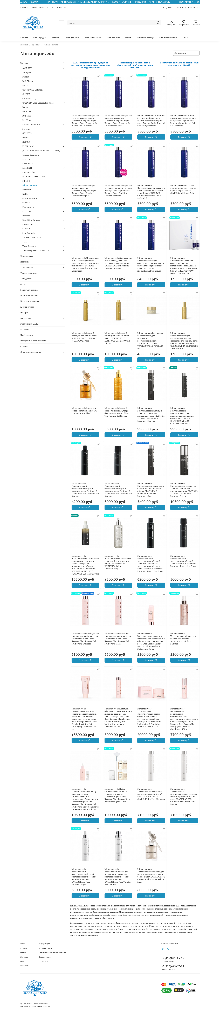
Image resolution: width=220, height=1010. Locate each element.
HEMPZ (25, 137)
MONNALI (27, 189)
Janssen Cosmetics (30, 154)
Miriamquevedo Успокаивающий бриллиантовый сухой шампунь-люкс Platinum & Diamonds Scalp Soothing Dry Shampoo (85, 490)
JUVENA (26, 159)
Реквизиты (43, 961)
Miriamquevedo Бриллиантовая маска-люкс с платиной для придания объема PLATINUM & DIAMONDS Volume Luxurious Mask (150, 490)
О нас (52, 7)
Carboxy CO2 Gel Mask (32, 89)
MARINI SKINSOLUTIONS (34, 176)
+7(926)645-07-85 (172, 966)
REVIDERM (27, 224)
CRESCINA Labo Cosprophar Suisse (38, 102)
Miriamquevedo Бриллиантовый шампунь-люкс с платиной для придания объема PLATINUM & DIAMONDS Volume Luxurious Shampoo (151, 414)
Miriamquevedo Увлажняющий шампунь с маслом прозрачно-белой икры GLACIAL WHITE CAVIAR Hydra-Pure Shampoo (151, 793)
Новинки (55, 37)
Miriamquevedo (29, 185)
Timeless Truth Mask (31, 237)
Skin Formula (28, 233)
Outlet (128, 37)
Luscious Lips (28, 172)
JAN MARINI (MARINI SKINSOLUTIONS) (41, 150)
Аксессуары (25, 318)
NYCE (25, 194)
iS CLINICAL (28, 146)
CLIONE (26, 94)
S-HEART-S (27, 228)
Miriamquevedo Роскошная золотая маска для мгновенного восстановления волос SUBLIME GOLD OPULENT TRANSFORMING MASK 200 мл (150, 341)
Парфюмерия (26, 335)
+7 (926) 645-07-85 (191, 7)
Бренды (24, 37)
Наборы (24, 312)
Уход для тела (113, 37)
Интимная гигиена (168, 37)
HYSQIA (26, 141)
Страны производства (30, 352)
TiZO (24, 241)
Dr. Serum (26, 115)
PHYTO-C (26, 211)
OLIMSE (26, 202)
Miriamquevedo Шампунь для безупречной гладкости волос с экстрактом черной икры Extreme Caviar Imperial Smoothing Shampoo (151, 120)
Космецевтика (27, 306)
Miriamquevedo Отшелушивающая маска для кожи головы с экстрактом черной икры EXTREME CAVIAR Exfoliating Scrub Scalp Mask (151, 192)
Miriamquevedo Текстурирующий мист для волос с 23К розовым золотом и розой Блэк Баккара (183, 638)
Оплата (33, 7)
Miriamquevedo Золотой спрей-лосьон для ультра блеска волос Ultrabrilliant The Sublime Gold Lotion (117, 412)
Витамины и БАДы (29, 323)
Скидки (24, 346)
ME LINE (26, 181)
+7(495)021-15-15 (172, 958)
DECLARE (26, 111)
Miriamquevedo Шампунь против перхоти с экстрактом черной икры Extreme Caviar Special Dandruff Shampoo (84, 190)
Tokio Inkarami (29, 246)
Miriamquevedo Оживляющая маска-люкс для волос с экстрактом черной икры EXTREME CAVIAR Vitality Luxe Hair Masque (118, 263)
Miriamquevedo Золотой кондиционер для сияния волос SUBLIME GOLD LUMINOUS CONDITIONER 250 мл (117, 338)
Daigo (25, 107)
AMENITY (27, 68)
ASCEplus (26, 72)
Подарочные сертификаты (33, 340)
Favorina (26, 128)
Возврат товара (45, 957)
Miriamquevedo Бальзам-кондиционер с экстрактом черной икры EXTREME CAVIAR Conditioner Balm (183, 189)
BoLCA (25, 85)
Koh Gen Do (27, 163)
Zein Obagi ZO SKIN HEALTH (35, 250)
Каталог (24, 7)
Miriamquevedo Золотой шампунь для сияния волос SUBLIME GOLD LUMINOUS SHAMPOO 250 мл (84, 337)
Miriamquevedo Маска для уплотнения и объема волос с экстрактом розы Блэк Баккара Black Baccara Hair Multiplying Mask (118, 638)
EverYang (26, 120)
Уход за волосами (93, 37)
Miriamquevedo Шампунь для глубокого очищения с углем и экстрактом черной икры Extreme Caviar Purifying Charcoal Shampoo (118, 190)
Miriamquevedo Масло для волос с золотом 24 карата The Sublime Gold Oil (84, 411)
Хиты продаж (39, 37)
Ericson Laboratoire (31, 124)
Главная (24, 44)
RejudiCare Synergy (31, 220)
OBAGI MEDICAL (30, 198)
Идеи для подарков (29, 301)
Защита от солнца (145, 37)
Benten (25, 76)
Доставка (43, 7)
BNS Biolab (27, 81)
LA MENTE (27, 167)
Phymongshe (28, 207)
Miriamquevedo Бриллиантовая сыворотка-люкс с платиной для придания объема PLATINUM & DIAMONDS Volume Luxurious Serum (184, 490)
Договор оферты (45, 948)
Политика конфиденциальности (52, 952)
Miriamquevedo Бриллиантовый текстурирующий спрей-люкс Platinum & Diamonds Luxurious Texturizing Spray (183, 560)
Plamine (26, 215)
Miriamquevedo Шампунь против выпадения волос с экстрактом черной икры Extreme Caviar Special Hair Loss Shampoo (183, 120)
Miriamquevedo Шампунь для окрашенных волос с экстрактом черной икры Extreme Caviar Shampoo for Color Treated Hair (118, 120)
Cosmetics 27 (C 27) (31, 98)
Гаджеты (24, 329)
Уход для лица (72, 37)
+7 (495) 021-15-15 (172, 7)
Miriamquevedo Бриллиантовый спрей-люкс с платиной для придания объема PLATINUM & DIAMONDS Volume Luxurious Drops (118, 562)
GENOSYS (27, 133)
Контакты (61, 7)
